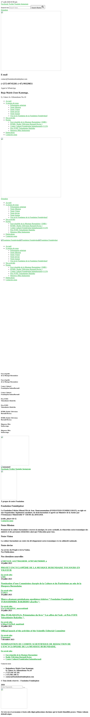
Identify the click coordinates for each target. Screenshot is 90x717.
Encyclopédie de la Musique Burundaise (22, 655)
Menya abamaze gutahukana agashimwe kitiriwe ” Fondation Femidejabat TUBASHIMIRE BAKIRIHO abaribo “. (37, 600)
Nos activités (10, 118)
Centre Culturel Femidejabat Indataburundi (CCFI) (29, 126)
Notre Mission (15, 107)
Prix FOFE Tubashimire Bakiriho (22, 128)
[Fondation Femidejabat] (10, 240)
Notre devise (15, 112)
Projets (8, 120)
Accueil (8, 101)
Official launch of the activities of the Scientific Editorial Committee (33, 631)
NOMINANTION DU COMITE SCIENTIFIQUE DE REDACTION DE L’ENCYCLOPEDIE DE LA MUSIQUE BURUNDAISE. (36, 645)
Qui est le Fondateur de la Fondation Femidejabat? (29, 116)
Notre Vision (15, 109)
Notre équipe (15, 114)
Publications (10, 133)
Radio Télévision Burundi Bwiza (19, 657)
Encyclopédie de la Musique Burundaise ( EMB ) (28, 122)
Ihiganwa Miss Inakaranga (20, 130)
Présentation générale (18, 105)
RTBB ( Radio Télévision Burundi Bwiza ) (26, 124)
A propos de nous (12, 103)
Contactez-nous (11, 135)
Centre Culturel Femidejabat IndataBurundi (23, 659)
